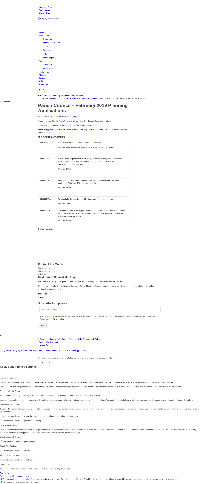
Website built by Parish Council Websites (86, 339)
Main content (5, 101)
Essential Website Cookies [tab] (10, 391)
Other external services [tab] (9, 425)
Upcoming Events (46, 7)
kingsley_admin (76, 116)
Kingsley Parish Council (58, 339)
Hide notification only (20, 476)
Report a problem (46, 10)
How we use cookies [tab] (8, 378)
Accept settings (6, 476)
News (101, 98)
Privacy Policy (58, 319)
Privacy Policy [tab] (5, 464)
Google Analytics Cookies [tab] (10, 404)
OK (39, 362)
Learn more (45, 362)
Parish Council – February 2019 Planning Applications (61, 95)
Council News (44, 13)
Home (51, 98)
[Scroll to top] (0, 354)
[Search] (39, 2)
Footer (2, 336)
